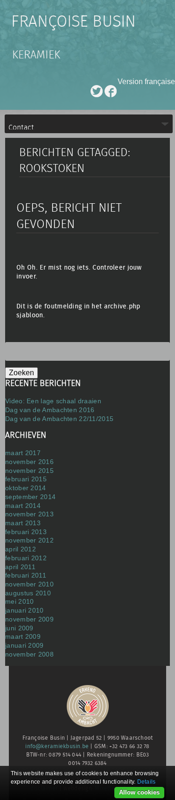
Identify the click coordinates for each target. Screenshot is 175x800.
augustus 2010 (28, 593)
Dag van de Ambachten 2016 (49, 410)
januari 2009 (24, 645)
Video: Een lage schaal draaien (53, 401)
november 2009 (29, 619)
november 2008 (29, 654)
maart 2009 (23, 636)
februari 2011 (25, 575)
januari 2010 (24, 610)
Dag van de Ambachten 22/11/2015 (59, 418)
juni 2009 (19, 628)
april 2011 (20, 567)
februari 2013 (26, 532)
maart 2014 (23, 505)
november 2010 (29, 584)
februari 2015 (26, 479)
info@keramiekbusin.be (57, 746)
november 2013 (29, 514)
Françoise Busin (73, 22)
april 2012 (20, 549)
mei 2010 (19, 601)
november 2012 (29, 540)
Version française (146, 82)
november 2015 (29, 470)
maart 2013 (23, 523)
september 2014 (30, 496)
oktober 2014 (25, 488)
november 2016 (29, 461)
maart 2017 (23, 453)
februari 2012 (26, 558)
